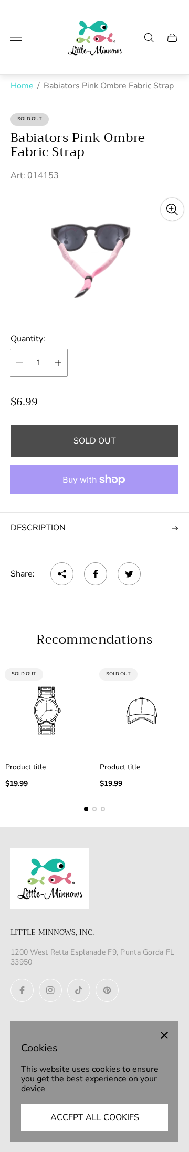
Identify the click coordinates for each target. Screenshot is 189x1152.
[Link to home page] (49, 879)
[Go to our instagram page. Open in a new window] (50, 990)
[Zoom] (172, 209)
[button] (86, 809)
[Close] (164, 1035)
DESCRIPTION (38, 528)
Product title (25, 767)
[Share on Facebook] (95, 573)
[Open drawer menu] (16, 37)
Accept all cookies (94, 1117)
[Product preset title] (47, 710)
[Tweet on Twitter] (129, 573)
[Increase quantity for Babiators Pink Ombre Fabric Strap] (58, 362)
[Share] (62, 573)
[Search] (149, 37)
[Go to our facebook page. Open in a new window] (22, 990)
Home (22, 86)
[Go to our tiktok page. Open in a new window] (78, 990)
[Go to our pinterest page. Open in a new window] (107, 990)
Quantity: (27, 339)
